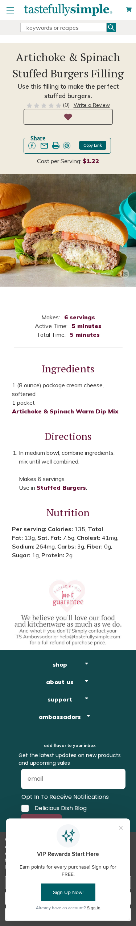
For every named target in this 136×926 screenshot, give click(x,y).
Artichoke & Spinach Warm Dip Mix (65, 411)
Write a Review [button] (92, 105)
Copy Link (92, 145)
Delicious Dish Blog (60, 808)
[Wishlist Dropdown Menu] (68, 117)
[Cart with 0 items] (128, 9)
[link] (32, 145)
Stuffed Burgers (61, 487)
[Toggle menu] (10, 10)
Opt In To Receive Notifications (65, 797)
